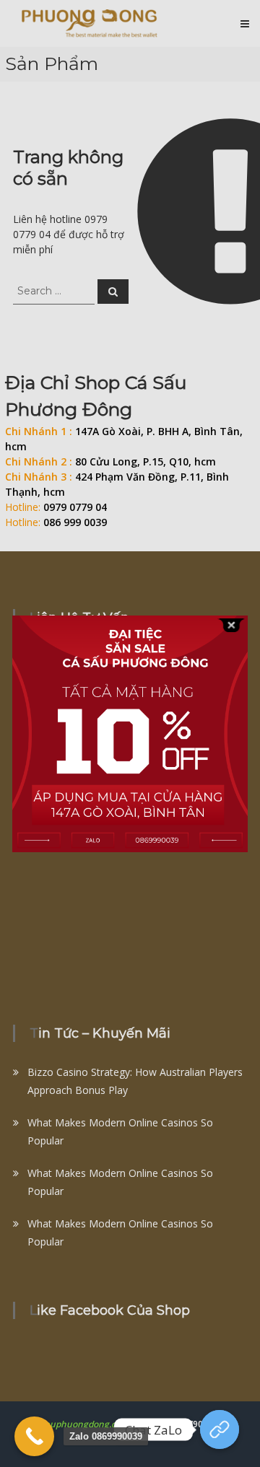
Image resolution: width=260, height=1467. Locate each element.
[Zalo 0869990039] (34, 1436)
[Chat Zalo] (219, 1429)
